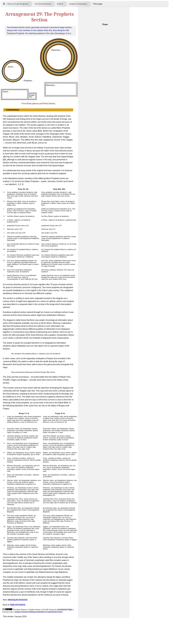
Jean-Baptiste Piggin (64, 609)
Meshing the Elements (17, 600)
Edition (60, 4)
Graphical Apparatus (78, 4)
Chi (4, 160)
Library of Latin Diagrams (18, 4)
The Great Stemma (43, 4)
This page (97, 4)
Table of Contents (17, 605)
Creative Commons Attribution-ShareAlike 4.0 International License (38, 612)
